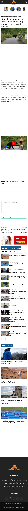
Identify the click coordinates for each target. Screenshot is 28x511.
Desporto (9, 16)
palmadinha (22, 181)
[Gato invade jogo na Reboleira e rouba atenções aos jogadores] (5, 284)
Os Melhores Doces (9, 503)
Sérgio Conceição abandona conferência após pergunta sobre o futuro (17, 333)
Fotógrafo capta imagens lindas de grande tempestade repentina (7, 231)
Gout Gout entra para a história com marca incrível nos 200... (13, 422)
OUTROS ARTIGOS (8, 252)
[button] (2, 2)
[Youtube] (21, 498)
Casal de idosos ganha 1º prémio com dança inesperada (20, 231)
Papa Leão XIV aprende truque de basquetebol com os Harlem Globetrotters (17, 319)
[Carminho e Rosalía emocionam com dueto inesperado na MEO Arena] (5, 312)
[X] (17, 498)
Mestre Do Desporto (18, 503)
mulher (16, 181)
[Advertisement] (14, 63)
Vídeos (19, 16)
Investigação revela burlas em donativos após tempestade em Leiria (17, 298)
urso (3, 183)
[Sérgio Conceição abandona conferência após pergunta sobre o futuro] (5, 333)
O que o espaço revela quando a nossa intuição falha (11, 381)
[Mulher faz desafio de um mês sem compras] (5, 305)
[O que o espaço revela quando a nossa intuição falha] (5, 256)
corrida (7, 181)
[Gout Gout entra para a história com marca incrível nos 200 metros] (5, 263)
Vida (16, 16)
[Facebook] (6, 498)
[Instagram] (10, 498)
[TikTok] (14, 498)
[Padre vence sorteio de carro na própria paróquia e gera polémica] (5, 326)
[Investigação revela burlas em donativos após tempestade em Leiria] (5, 298)
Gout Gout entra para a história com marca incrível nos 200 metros (17, 263)
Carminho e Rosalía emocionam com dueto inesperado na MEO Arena (17, 312)
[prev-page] (2, 339)
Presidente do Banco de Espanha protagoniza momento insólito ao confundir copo (17, 291)
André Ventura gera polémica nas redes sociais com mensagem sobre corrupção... (13, 402)
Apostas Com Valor (14, 504)
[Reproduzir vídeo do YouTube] (14, 143)
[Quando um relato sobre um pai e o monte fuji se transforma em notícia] (14, 354)
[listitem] (6, 9)
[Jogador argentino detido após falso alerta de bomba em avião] (5, 277)
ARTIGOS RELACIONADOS (11, 248)
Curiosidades (4, 16)
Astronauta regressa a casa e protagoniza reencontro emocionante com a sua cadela (17, 271)
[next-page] (5, 339)
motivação (12, 181)
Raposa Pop (5, 26)
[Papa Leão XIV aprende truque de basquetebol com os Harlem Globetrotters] (5, 319)
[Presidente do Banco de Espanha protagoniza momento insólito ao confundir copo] (5, 291)
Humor (13, 16)
